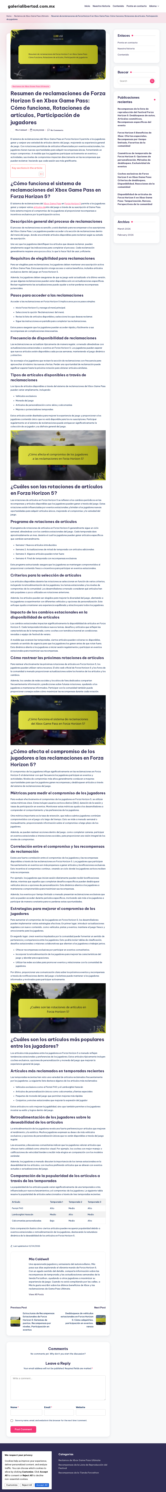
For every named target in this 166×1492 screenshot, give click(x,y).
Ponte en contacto (128, 42)
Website (80, 1407)
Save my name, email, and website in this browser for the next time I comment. (51, 1420)
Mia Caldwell (39, 1259)
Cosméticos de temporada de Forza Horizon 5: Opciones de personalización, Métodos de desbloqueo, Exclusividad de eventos (134, 160)
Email (48, 1407)
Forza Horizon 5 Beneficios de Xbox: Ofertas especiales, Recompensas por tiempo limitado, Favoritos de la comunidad (134, 139)
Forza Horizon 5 (73, 203)
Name (15, 1407)
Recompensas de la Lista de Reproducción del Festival (82, 1466)
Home (9, 16)
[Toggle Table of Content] (40, 174)
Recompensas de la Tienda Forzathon (78, 1472)
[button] (36, 1294)
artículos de (39, 207)
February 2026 (126, 234)
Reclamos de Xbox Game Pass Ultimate (31, 16)
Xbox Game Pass (52, 203)
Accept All (41, 1485)
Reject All (27, 1485)
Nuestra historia (126, 48)
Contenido (123, 54)
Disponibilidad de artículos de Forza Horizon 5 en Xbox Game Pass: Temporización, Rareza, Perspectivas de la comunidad (135, 199)
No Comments (57, 130)
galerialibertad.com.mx (31, 6)
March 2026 (124, 228)
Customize (12, 1485)
